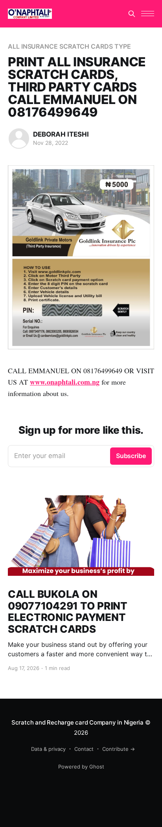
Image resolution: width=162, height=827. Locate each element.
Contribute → (118, 749)
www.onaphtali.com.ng (64, 382)
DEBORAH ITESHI (61, 134)
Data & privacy (48, 749)
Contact (84, 749)
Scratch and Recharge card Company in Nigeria (77, 722)
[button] (147, 13)
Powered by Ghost (81, 766)
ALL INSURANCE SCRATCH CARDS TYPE (69, 46)
